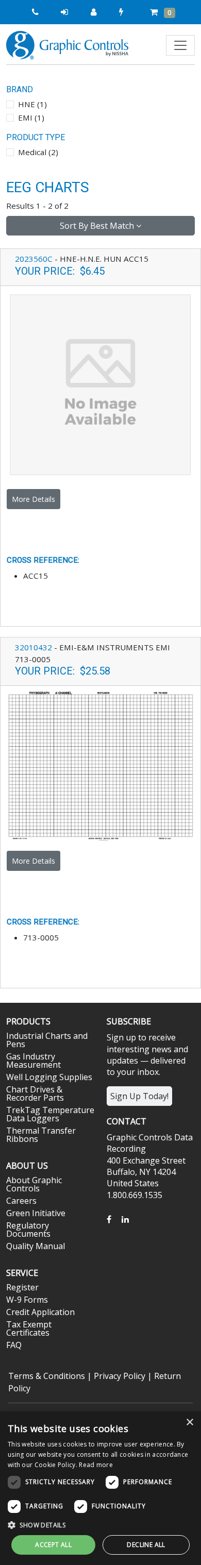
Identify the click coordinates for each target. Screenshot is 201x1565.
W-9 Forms (27, 1299)
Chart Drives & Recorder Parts (35, 1093)
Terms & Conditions (46, 1376)
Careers (21, 1200)
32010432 (33, 647)
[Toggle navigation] (180, 45)
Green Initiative (35, 1213)
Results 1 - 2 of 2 (37, 205)
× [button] (189, 1422)
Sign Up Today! (139, 1096)
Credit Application (40, 1312)
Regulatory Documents (28, 1229)
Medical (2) (38, 152)
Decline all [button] (146, 1544)
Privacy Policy (119, 1376)
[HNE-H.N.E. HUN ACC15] (100, 384)
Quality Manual (35, 1246)
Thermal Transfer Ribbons (41, 1135)
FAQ (14, 1345)
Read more (96, 1464)
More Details (33, 499)
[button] (100, 1525)
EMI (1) (31, 117)
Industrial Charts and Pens (47, 1040)
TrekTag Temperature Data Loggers (50, 1114)
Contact (126, 1121)
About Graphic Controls (34, 1184)
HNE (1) (32, 104)
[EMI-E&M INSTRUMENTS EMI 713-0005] (100, 765)
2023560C (34, 259)
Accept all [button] (53, 1544)
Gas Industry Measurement (33, 1060)
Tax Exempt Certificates (29, 1328)
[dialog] (100, 1488)
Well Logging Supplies (49, 1077)
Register (22, 1287)
